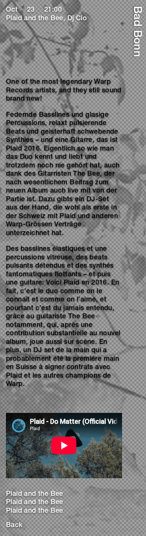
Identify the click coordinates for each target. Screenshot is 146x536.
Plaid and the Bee (34, 494)
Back (14, 525)
